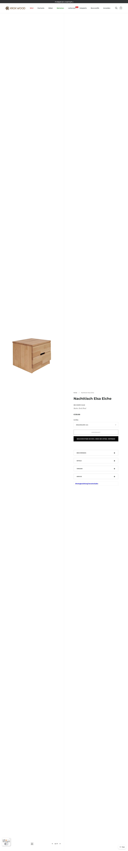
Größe (76, 420)
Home (75, 392)
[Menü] (9, 839)
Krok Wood (82, 408)
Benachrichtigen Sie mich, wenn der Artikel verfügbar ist (96, 439)
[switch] (6, 844)
